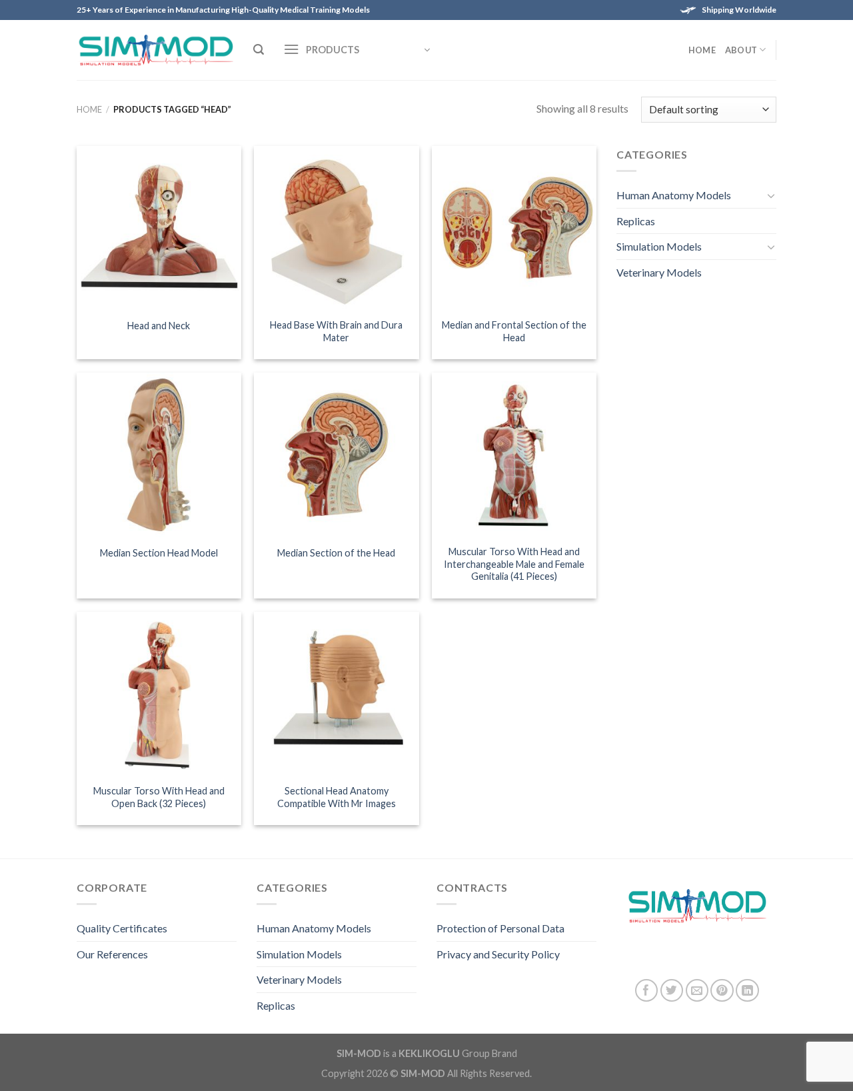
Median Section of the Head (336, 552)
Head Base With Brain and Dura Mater (336, 331)
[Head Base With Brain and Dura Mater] (336, 228)
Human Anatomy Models (673, 195)
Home (702, 50)
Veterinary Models (659, 272)
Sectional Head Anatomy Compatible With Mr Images (336, 797)
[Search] (258, 50)
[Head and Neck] (159, 228)
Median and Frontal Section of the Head (514, 331)
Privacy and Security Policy (498, 954)
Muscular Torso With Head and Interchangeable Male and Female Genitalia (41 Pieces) (514, 564)
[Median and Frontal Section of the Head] (514, 228)
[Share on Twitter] (672, 990)
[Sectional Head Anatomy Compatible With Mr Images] (336, 694)
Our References (112, 954)
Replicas (635, 221)
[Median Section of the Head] (336, 455)
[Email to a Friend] (697, 990)
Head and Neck (158, 325)
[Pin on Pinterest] (722, 990)
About (741, 50)
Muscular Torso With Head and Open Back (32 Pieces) (159, 797)
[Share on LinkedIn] (747, 990)
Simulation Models (659, 246)
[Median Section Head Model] (159, 455)
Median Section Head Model (159, 552)
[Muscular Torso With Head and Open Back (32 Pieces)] (159, 694)
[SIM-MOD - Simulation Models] (155, 50)
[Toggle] (771, 195)
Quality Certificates (122, 928)
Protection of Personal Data (500, 928)
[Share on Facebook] (646, 990)
